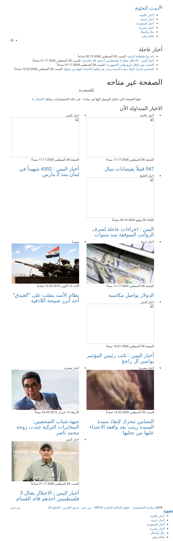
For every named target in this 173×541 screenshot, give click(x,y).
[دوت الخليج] (148, 7)
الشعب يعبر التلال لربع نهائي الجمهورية (130, 64)
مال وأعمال (147, 32)
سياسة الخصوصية (144, 507)
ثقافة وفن (148, 36)
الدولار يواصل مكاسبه (131, 294)
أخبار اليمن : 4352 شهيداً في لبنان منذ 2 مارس (49, 171)
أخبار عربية (147, 19)
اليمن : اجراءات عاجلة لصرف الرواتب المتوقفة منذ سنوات (123, 231)
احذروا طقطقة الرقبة (141, 56)
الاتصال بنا (38, 99)
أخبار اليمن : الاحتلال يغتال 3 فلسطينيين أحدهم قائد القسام (118, 60)
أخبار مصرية (146, 27)
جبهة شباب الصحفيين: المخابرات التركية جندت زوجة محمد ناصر (47, 426)
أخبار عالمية (147, 15)
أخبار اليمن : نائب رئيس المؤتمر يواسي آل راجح (120, 357)
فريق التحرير (71, 507)
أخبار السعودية (145, 23)
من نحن (86, 507)
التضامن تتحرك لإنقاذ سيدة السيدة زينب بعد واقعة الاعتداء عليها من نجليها (109, 69)
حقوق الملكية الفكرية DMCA (112, 507)
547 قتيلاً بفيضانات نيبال (129, 168)
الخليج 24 (54, 507)
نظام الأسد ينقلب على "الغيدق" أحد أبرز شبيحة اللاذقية (46, 297)
